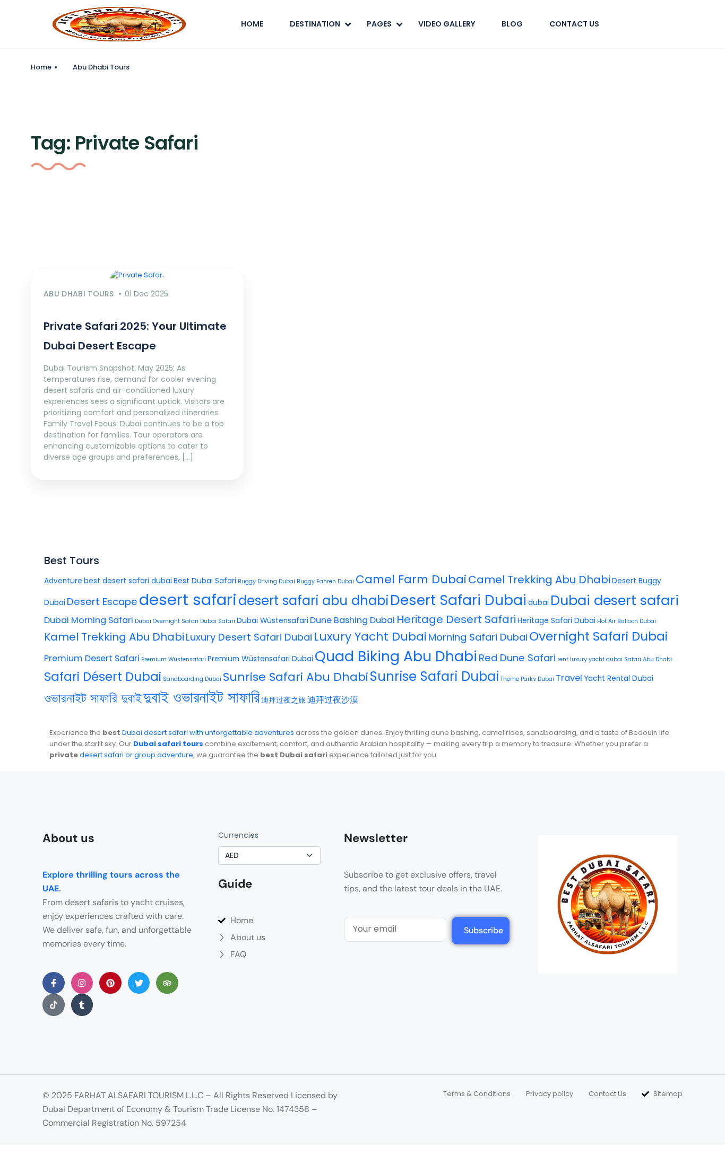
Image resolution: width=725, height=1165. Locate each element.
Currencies (238, 835)
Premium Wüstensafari (173, 659)
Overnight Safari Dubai (598, 636)
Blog (512, 24)
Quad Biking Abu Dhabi (396, 656)
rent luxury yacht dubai (590, 659)
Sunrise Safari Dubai (434, 676)
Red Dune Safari (517, 657)
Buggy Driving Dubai (266, 581)
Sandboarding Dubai (192, 679)
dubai (538, 603)
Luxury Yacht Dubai (370, 636)
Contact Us (574, 24)
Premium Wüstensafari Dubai (260, 659)
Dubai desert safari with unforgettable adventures (208, 733)
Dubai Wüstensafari (272, 621)
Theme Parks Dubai (527, 679)
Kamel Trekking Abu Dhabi (114, 636)
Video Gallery (446, 24)
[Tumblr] (82, 1005)
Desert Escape (102, 601)
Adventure (63, 581)
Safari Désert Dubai (102, 676)
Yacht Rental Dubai (618, 678)
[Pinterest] (110, 983)
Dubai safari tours (168, 744)
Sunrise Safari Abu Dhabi (295, 677)
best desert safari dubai (128, 581)
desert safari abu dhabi (313, 600)
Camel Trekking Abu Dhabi (539, 579)
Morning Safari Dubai (478, 637)
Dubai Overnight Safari (166, 621)
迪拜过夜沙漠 (332, 700)
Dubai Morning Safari (88, 620)
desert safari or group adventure (136, 755)
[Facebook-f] (53, 983)
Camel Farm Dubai (411, 579)
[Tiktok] (53, 1005)
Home (252, 24)
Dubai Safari (217, 621)
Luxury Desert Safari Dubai (249, 637)
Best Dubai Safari (205, 581)
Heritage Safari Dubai (556, 621)
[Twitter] (139, 983)
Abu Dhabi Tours (101, 67)
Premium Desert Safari (92, 658)
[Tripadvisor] (167, 983)
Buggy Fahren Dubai (325, 581)
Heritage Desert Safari (456, 619)
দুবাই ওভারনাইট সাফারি (201, 697)
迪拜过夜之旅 (283, 700)
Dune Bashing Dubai (352, 620)
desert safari (188, 599)
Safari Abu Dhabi (648, 659)
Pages (379, 24)
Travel (569, 678)
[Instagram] (82, 983)
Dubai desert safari (614, 600)
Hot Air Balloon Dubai (626, 621)
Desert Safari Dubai (458, 600)
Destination (315, 24)
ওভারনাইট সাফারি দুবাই (93, 698)
